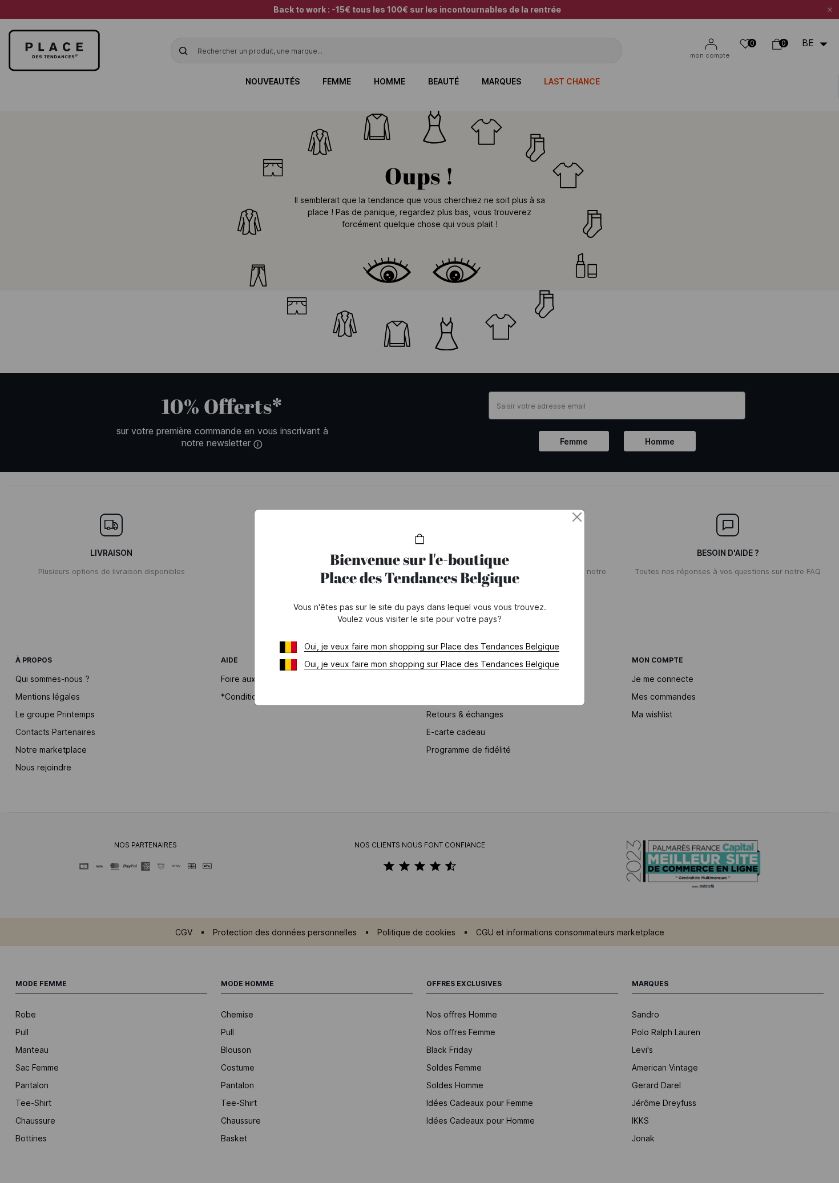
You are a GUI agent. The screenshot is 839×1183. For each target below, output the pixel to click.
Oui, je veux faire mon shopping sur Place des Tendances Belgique (431, 646)
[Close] (577, 517)
